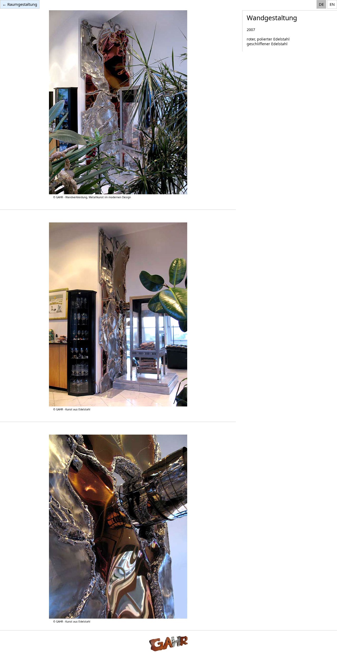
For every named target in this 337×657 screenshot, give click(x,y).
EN (332, 4)
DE (321, 4)
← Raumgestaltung (19, 4)
